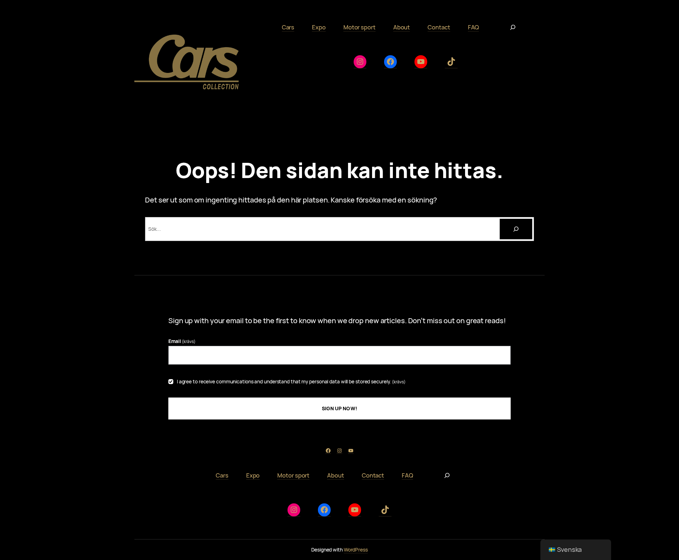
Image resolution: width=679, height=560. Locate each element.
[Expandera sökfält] (513, 27)
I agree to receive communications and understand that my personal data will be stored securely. (291, 381)
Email (182, 341)
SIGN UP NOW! (339, 408)
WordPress (356, 549)
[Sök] (516, 229)
